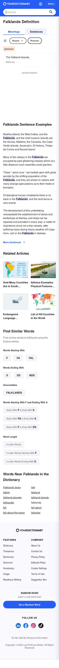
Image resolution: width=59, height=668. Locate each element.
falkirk (6, 492)
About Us (35, 545)
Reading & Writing (12, 579)
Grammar (8, 562)
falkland (35, 492)
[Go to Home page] (16, 4)
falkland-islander (12, 497)
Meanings (14, 31)
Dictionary (8, 545)
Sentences (36, 31)
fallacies (35, 512)
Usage (6, 573)
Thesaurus (8, 551)
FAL (31, 358)
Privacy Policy (38, 556)
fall (4, 507)
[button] (40, 3)
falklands (14, 392)
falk (33, 487)
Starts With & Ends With (20, 410)
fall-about (36, 507)
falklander (8, 502)
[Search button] (51, 12)
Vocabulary (8, 568)
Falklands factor (12, 487)
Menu (51, 3)
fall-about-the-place (14, 512)
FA (18, 358)
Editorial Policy (38, 562)
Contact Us (36, 551)
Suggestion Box (39, 579)
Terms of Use (38, 573)
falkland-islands (40, 497)
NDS (32, 375)
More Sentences (12, 242)
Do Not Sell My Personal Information (29, 637)
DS (18, 375)
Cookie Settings (39, 568)
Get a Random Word (29, 604)
